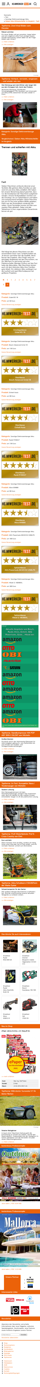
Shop (5, 1343)
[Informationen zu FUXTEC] (30, 1278)
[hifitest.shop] (25, 1314)
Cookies (7, 1369)
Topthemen (8, 1357)
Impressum (8, 1361)
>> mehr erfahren (8, 1076)
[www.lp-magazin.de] (15, 1314)
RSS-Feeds (8, 1355)
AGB (5, 1365)
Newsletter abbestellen (10, 1338)
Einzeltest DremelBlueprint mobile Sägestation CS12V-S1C (29, 960)
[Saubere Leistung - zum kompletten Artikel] (20, 817)
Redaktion (7, 1347)
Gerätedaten (8, 1349)
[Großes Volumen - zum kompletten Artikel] (20, 767)
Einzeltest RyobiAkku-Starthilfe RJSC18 (8, 989)
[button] (36, 230)
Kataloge (7, 1353)
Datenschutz (8, 1367)
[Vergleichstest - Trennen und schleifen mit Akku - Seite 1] (3, 280)
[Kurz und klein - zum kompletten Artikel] (20, 866)
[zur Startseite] (21, 4)
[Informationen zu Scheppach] (30, 1286)
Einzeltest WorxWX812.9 (6, 1016)
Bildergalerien (9, 1351)
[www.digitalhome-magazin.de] (10, 1304)
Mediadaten (8, 1363)
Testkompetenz (9, 1345)
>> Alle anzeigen (7, 44)
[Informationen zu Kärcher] (30, 1282)
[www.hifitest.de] (20, 1304)
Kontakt (6, 1371)
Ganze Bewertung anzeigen (11, 305)
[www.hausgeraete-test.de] (30, 1304)
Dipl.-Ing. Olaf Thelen (20, 1081)
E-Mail (15, 1083)
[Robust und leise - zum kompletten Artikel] (20, 60)
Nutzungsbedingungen (12, 1373)
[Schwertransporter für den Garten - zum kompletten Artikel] (20, 915)
